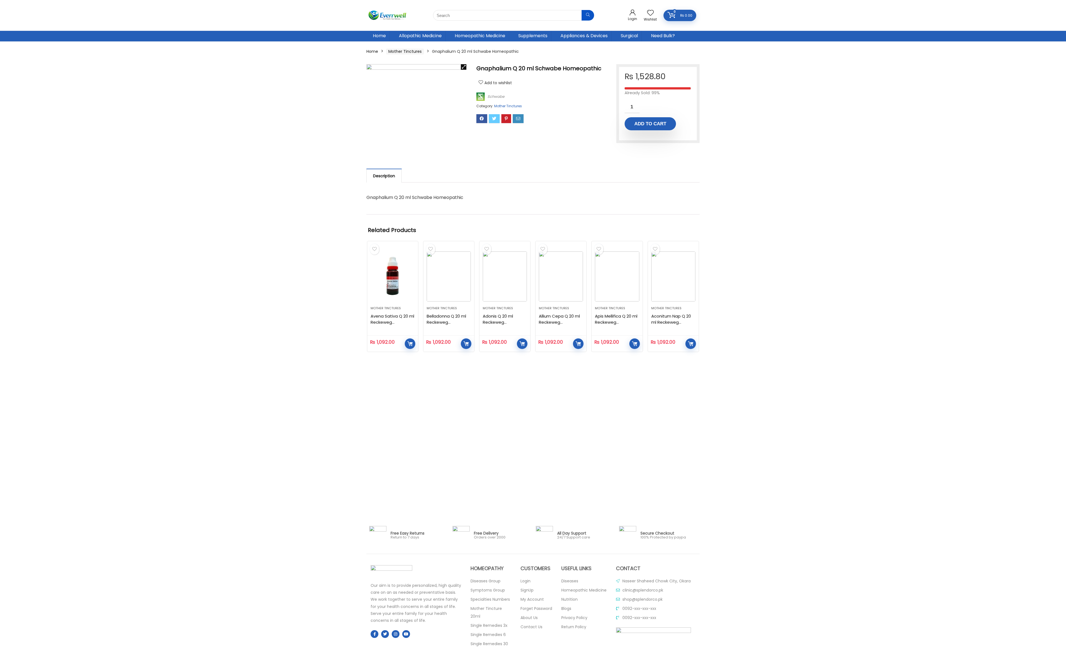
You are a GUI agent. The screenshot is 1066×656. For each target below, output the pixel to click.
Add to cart (650, 123)
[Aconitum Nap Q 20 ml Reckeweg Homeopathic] (673, 276)
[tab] (384, 176)
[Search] (588, 15)
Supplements (532, 36)
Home (379, 36)
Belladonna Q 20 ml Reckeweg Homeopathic (446, 322)
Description (384, 176)
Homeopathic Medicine (480, 36)
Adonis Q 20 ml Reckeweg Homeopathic (498, 322)
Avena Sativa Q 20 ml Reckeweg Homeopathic (392, 322)
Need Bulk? (663, 36)
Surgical (629, 36)
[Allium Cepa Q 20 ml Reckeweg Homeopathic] (561, 276)
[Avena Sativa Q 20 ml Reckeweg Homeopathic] (393, 276)
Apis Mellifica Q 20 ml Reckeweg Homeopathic (616, 322)
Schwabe (495, 96)
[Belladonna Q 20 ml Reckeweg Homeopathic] (449, 276)
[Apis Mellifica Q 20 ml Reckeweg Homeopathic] (617, 276)
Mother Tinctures (405, 51)
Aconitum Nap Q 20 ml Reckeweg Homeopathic (671, 322)
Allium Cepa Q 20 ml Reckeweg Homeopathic (559, 322)
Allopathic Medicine (420, 36)
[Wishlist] (650, 13)
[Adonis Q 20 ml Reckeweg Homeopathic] (505, 276)
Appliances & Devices (584, 36)
